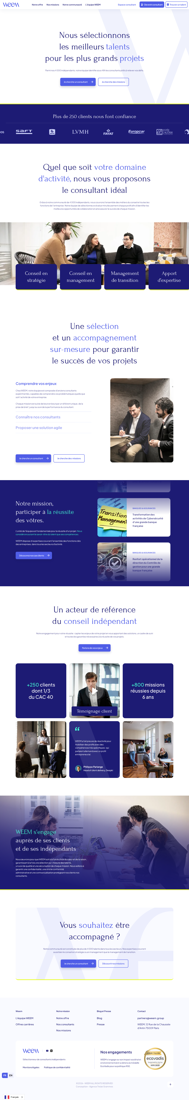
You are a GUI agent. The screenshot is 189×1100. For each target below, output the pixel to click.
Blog (99, 1018)
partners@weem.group (150, 1018)
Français (15, 1097)
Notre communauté (72, 4)
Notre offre (37, 4)
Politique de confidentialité (57, 1067)
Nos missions (53, 4)
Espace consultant (127, 4)
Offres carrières (25, 1024)
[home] (11, 4)
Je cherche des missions (113, 81)
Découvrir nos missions (113, 963)
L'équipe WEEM (93, 4)
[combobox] (14, 1097)
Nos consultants (65, 1024)
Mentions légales (31, 1067)
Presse (101, 1024)
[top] (170, 1084)
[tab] (53, 395)
